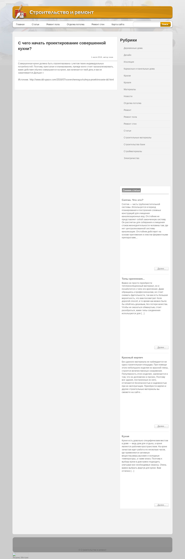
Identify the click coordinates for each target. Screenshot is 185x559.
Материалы (130, 89)
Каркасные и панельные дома (139, 69)
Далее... (162, 268)
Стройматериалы (133, 151)
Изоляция (129, 62)
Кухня (125, 436)
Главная (20, 24)
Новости (128, 96)
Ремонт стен (98, 24)
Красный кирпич (132, 357)
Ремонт (127, 110)
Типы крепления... (133, 278)
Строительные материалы (137, 137)
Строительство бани (134, 144)
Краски (127, 75)
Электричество (131, 158)
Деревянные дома (133, 48)
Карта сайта (118, 24)
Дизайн (127, 55)
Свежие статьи (131, 190)
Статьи (35, 24)
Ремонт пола (53, 24)
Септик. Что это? (132, 199)
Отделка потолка (75, 24)
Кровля (127, 82)
